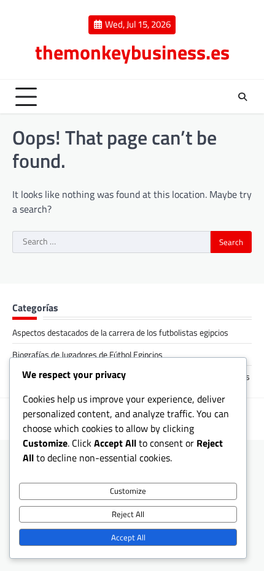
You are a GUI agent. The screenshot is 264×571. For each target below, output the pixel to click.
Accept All (128, 537)
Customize (128, 491)
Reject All (128, 514)
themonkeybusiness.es (132, 52)
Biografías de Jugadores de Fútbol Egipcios (87, 354)
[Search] (242, 97)
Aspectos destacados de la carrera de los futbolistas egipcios (120, 332)
